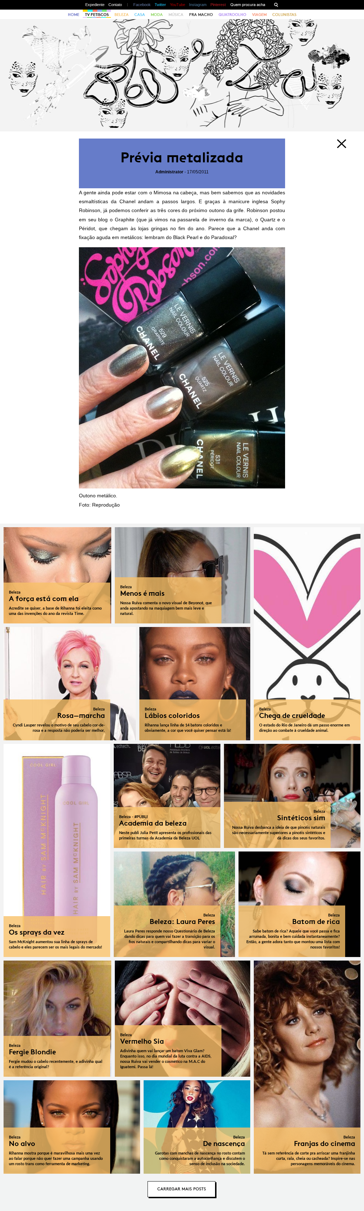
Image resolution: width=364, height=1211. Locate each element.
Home (73, 14)
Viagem (259, 14)
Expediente (95, 4)
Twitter (160, 4)
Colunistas (284, 14)
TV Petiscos (97, 14)
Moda (157, 14)
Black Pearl (185, 237)
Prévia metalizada (182, 157)
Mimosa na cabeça (175, 192)
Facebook (142, 4)
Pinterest (218, 4)
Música (175, 14)
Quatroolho (232, 14)
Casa (139, 14)
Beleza (121, 14)
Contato (115, 4)
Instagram (198, 4)
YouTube (177, 4)
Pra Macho (201, 14)
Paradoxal (222, 237)
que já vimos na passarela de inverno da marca (194, 219)
